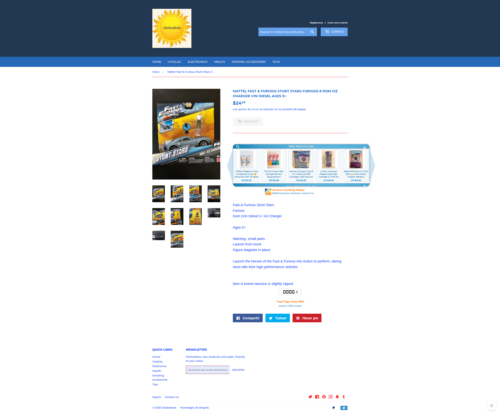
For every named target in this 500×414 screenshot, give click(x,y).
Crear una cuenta (338, 22)
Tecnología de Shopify (194, 407)
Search (156, 397)
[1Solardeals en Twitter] (310, 397)
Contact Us (172, 397)
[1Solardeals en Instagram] (331, 397)
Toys (276, 62)
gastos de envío (248, 109)
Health (219, 62)
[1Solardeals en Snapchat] (337, 397)
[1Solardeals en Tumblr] (344, 397)
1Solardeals (169, 407)
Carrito (337, 31)
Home (156, 62)
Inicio (155, 71)
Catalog (174, 62)
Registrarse (316, 22)
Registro (238, 369)
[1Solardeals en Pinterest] (324, 397)
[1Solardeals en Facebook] (317, 397)
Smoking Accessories (249, 62)
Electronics (197, 62)
